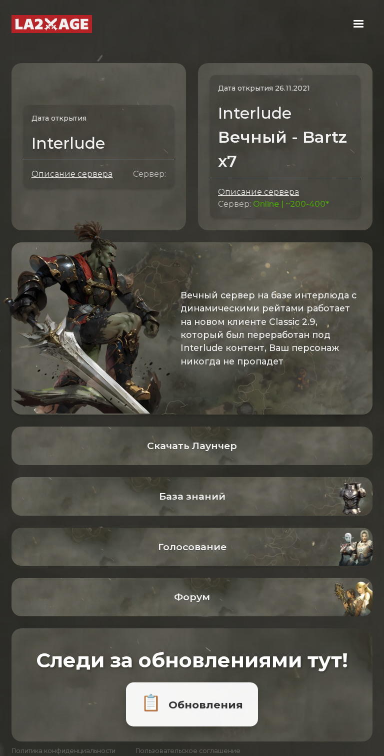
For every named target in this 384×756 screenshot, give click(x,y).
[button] (358, 24)
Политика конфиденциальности (64, 750)
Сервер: (149, 174)
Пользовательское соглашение (188, 750)
